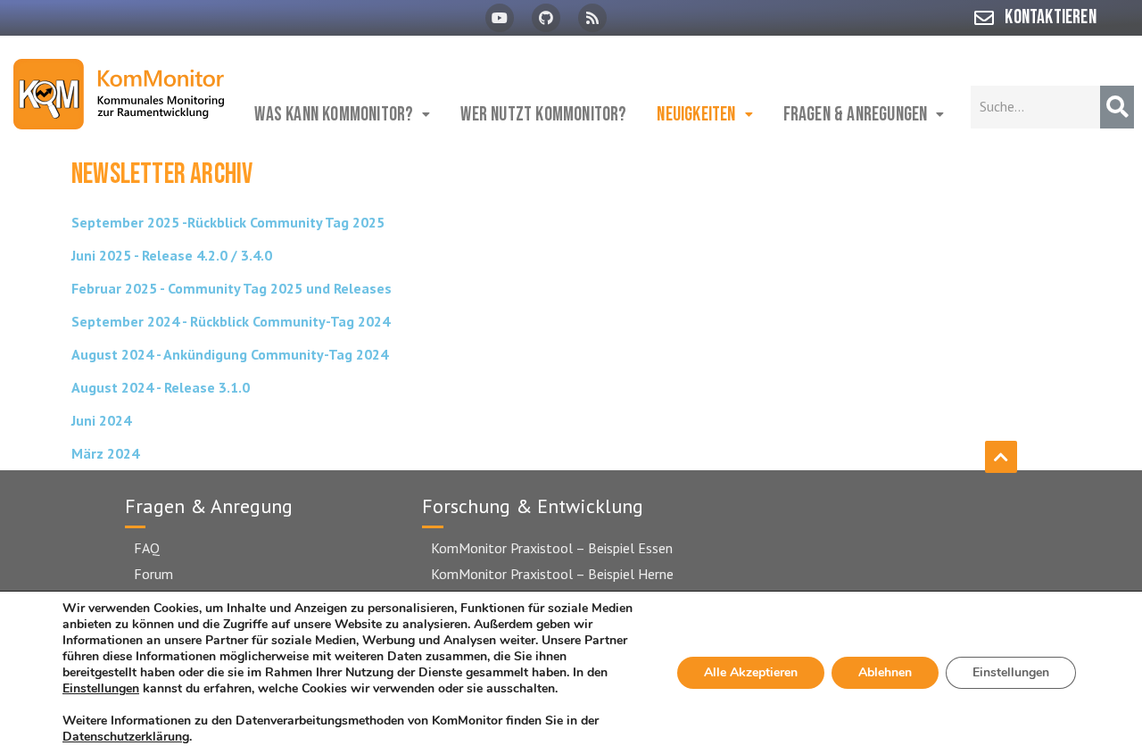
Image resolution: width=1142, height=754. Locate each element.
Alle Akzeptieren (751, 672)
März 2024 (105, 453)
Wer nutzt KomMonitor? (543, 115)
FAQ (147, 548)
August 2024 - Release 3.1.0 (160, 387)
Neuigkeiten (696, 115)
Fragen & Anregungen (855, 115)
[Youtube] (499, 18)
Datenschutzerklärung (125, 736)
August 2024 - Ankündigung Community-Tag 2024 (229, 354)
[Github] (546, 18)
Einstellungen (100, 689)
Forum (153, 574)
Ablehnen (885, 672)
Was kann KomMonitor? (333, 115)
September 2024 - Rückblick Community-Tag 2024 (230, 321)
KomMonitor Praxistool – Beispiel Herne (552, 574)
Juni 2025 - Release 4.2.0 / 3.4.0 (171, 255)
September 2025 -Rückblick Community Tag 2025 (228, 222)
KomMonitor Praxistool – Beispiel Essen (552, 548)
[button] (342, 114)
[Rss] (592, 18)
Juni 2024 (101, 420)
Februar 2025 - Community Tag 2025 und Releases (231, 288)
